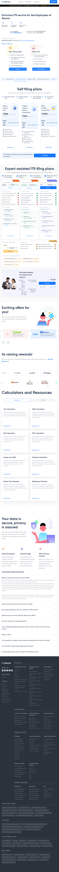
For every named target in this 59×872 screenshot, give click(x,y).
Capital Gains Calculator (20, 722)
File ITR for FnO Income (19, 685)
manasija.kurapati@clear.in (27, 40)
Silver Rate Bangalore (34, 789)
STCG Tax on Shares (34, 749)
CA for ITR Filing (32, 671)
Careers (4, 688)
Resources (28, 1)
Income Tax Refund (19, 749)
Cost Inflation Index (33, 747)
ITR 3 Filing (16, 755)
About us (4, 684)
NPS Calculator (47, 728)
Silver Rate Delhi (33, 793)
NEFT (30, 776)
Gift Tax (45, 754)
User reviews (5, 692)
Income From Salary (48, 742)
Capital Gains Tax (33, 739)
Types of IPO (47, 793)
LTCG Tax (31, 741)
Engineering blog (6, 694)
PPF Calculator (47, 719)
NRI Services (47, 679)
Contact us (4, 686)
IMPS (30, 778)
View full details (10, 235)
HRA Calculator (18, 720)
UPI (30, 774)
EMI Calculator (32, 719)
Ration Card (32, 772)
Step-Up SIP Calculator (34, 722)
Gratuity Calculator (48, 722)
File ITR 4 (16, 677)
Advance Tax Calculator (20, 718)
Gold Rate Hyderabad (19, 795)
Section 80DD (17, 776)
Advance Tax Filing (48, 673)
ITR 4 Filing (16, 757)
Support (4, 677)
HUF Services (47, 671)
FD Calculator (32, 724)
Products (21, 1)
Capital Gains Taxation (49, 675)
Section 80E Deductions (20, 772)
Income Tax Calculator (19, 716)
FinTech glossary (5, 698)
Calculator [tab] (17, 400)
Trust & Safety (5, 702)
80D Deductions (18, 770)
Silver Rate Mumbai (33, 799)
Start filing (45, 155)
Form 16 (16, 759)
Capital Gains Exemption (35, 745)
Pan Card (31, 768)
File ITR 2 (16, 673)
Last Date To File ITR (19, 743)
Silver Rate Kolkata (33, 797)
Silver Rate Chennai (34, 791)
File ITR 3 (16, 675)
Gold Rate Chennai (19, 791)
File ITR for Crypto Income (20, 691)
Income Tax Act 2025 (19, 747)
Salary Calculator (18, 724)
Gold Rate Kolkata (18, 797)
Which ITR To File (18, 745)
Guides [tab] (43, 400)
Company (36, 1)
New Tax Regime (18, 741)
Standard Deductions (19, 774)
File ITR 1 (16, 671)
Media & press (5, 690)
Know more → (7, 426)
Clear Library (5, 696)
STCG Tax (31, 743)
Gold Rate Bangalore (19, 789)
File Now (53, 1)
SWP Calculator (47, 726)
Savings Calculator (33, 728)
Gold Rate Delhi (18, 793)
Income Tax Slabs (18, 739)
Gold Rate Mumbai (19, 799)
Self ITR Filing (17, 669)
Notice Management (49, 669)
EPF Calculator (47, 724)
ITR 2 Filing (16, 753)
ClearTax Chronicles (6, 700)
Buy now (11, 187)
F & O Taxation (47, 677)
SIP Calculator (32, 717)
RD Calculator (32, 726)
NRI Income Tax (47, 752)
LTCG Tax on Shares (34, 751)
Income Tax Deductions (20, 768)
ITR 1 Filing (16, 751)
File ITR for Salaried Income (20, 679)
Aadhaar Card (32, 770)
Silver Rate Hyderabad (34, 795)
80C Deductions (18, 766)
